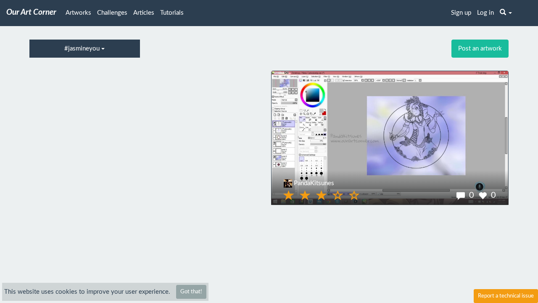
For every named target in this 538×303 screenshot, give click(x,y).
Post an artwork (480, 48)
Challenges (112, 13)
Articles (143, 13)
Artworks (78, 13)
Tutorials (172, 13)
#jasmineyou (82, 48)
